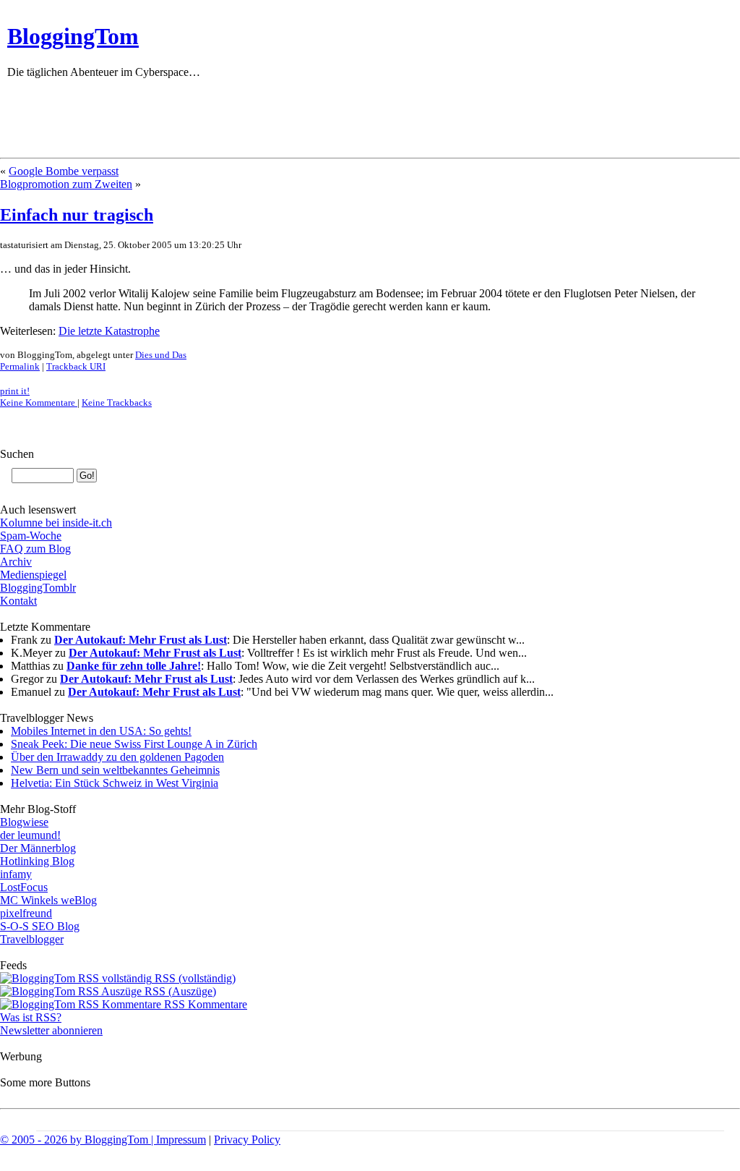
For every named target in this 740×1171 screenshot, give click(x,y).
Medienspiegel (33, 575)
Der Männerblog (38, 848)
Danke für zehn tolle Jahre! (133, 666)
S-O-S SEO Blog (39, 926)
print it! (15, 391)
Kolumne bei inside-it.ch (56, 522)
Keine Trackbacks (117, 402)
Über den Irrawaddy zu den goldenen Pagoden (117, 757)
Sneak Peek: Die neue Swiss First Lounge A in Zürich (134, 744)
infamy (16, 874)
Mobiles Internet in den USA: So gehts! (101, 731)
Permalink (20, 366)
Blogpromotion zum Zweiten (66, 184)
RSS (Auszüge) (179, 991)
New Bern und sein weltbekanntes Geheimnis (115, 770)
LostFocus (24, 887)
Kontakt (18, 601)
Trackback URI (76, 366)
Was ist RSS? (30, 1017)
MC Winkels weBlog (48, 900)
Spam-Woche (30, 535)
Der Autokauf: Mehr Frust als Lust (140, 640)
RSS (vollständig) (194, 978)
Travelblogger (32, 939)
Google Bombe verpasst (64, 171)
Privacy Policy (247, 1139)
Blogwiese (24, 822)
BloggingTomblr (38, 588)
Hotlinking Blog (37, 861)
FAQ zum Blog (35, 548)
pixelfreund (26, 913)
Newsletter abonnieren (51, 1030)
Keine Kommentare (38, 402)
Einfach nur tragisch (76, 214)
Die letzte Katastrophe (109, 331)
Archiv (16, 561)
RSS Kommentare (204, 1004)
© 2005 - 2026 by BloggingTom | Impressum (103, 1139)
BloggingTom (73, 36)
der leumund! (30, 835)
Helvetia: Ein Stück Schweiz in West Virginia (114, 783)
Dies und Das (160, 354)
